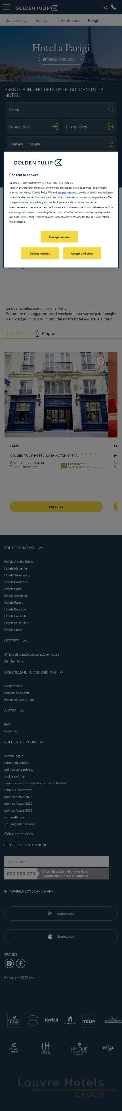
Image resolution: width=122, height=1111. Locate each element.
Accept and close (82, 253)
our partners (65, 192)
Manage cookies (59, 236)
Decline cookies (40, 253)
